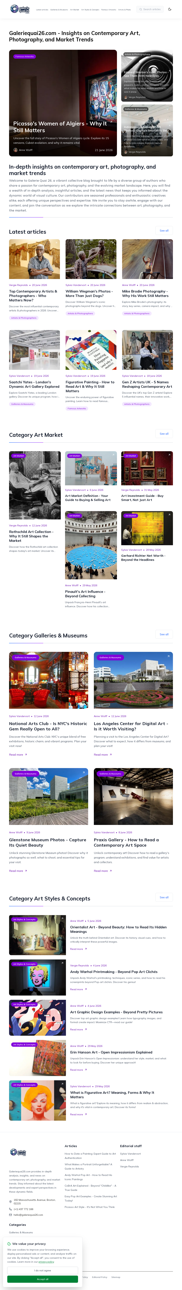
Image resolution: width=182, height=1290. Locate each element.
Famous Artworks (108, 10)
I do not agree (42, 1270)
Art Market (74, 10)
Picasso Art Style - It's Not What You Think (90, 1207)
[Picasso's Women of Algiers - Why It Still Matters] (63, 103)
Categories (17, 1225)
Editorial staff (131, 1146)
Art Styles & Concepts (90, 10)
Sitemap (115, 1277)
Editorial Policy (99, 1277)
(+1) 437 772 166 (23, 1209)
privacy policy (46, 1261)
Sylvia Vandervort (76, 285)
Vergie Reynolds (18, 285)
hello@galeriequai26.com (28, 1214)
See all (164, 230)
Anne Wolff (128, 285)
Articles (71, 1146)
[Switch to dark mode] (170, 9)
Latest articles (42, 10)
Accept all (42, 1279)
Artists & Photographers (128, 10)
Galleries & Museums (59, 10)
